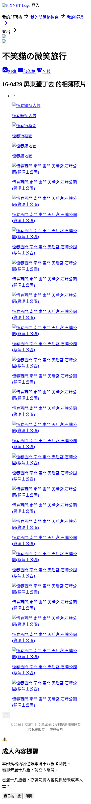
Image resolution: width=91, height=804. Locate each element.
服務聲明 (56, 730)
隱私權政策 (36, 730)
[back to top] (6, 715)
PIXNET (27, 725)
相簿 (12, 71)
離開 (29, 796)
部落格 (29, 71)
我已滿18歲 (12, 796)
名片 (46, 71)
